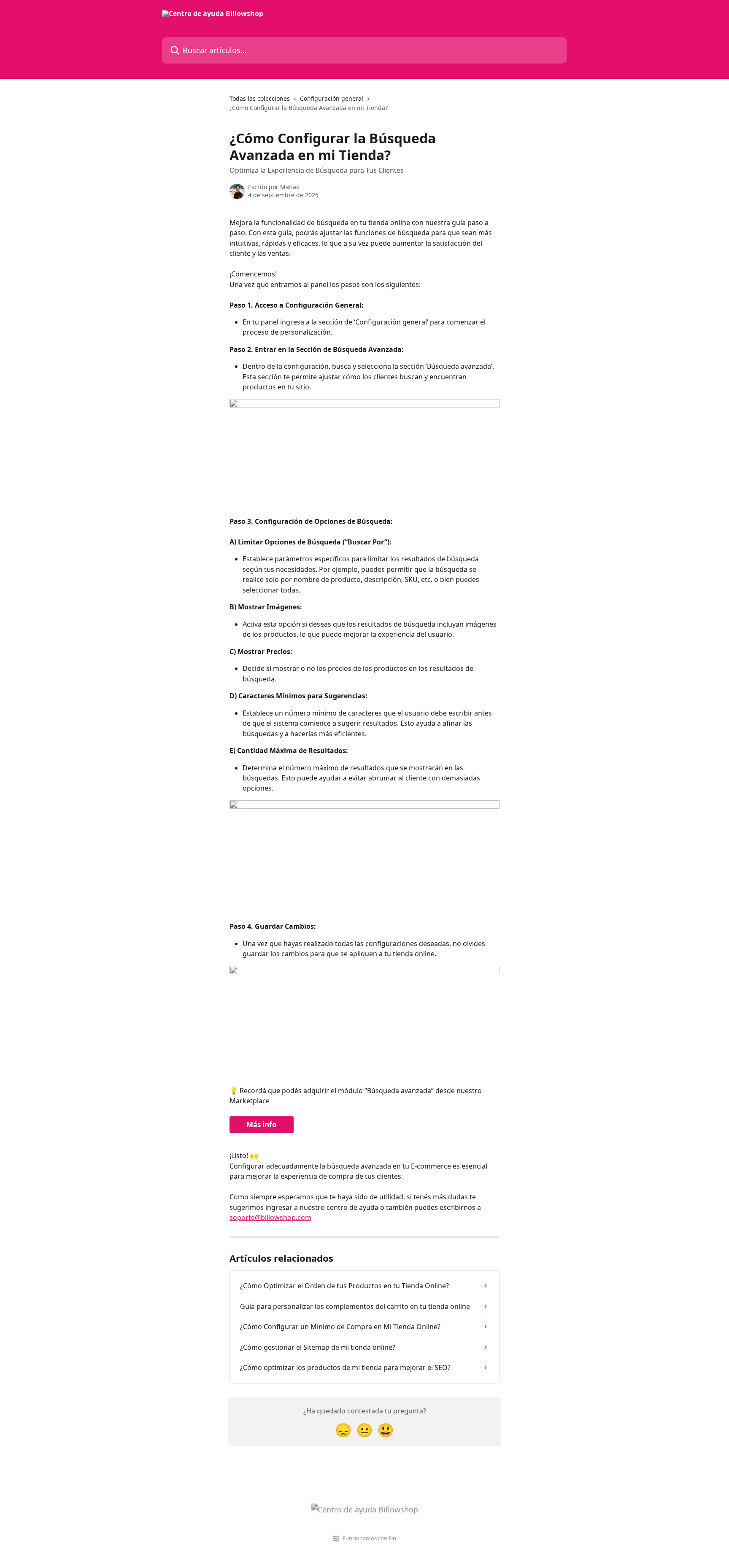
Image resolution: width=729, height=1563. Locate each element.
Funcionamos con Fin (369, 1538)
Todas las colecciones (260, 98)
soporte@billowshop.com (270, 1217)
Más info (261, 1124)
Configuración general (331, 98)
